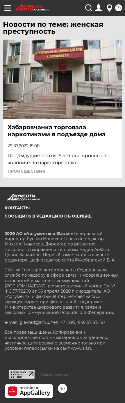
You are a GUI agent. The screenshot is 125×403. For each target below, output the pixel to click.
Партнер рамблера (55, 375)
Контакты (17, 208)
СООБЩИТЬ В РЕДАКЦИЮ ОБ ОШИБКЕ (48, 216)
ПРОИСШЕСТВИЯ (26, 171)
